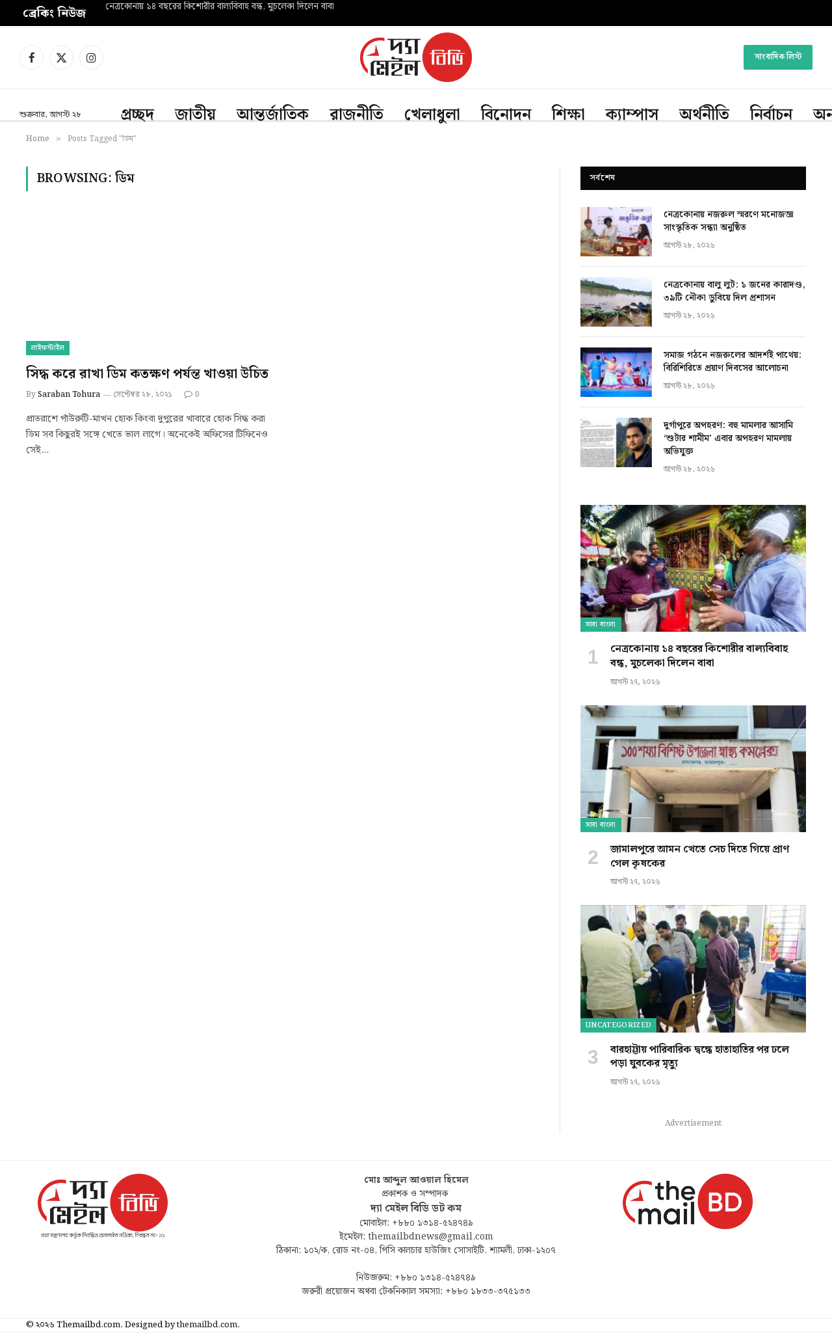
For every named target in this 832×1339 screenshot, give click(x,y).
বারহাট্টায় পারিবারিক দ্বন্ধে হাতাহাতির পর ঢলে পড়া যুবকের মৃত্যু (699, 1057)
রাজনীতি (357, 115)
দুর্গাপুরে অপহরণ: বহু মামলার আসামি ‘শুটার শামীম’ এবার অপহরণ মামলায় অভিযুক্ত (728, 438)
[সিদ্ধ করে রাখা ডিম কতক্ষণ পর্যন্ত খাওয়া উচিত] (148, 286)
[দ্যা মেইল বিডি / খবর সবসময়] (416, 57)
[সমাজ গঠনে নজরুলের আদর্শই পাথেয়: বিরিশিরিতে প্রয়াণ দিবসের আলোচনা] (616, 372)
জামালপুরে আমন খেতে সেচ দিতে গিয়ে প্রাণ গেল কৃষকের (699, 857)
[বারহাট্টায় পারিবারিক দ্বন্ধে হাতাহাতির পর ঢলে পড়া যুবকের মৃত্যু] (693, 968)
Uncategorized (618, 1025)
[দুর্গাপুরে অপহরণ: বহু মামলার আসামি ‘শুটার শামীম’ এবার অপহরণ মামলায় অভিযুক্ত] (616, 442)
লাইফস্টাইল (47, 348)
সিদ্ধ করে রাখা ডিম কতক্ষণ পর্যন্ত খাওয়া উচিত (147, 374)
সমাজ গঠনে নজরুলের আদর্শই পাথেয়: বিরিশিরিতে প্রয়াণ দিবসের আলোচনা (732, 362)
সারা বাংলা (601, 624)
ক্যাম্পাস (632, 115)
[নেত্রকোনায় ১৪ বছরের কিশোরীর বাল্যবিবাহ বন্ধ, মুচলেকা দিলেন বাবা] (693, 568)
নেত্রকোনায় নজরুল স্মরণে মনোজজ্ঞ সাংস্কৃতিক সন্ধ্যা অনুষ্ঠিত (729, 221)
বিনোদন (506, 115)
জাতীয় (195, 115)
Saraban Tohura (69, 394)
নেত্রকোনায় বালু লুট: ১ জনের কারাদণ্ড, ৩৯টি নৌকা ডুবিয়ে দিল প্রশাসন (734, 291)
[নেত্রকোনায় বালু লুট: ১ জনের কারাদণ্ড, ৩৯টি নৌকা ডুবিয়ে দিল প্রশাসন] (616, 302)
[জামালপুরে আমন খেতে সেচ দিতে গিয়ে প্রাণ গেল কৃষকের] (693, 768)
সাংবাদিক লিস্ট (778, 57)
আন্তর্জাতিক (273, 115)
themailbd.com (207, 1325)
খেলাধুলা (432, 115)
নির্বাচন (771, 115)
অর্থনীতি (704, 115)
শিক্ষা (568, 115)
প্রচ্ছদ (137, 115)
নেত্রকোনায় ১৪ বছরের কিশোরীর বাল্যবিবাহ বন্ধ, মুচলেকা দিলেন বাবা (219, 7)
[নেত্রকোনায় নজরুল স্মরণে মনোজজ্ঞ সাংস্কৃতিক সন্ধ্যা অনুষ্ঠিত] (616, 231)
